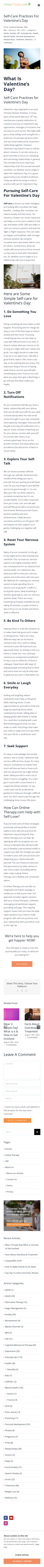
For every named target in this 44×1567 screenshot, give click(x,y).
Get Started (22, 964)
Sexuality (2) (12, 1369)
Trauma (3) (12, 1400)
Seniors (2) (10, 1455)
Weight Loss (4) (12, 1491)
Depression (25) (12, 1351)
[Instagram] (6, 1523)
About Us (9, 1167)
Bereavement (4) (12, 1320)
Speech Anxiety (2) (13, 1473)
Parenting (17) (11, 1418)
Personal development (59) (17, 1424)
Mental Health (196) (14, 1387)
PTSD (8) (9, 1442)
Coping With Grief (13, 1260)
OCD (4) (8, 1406)
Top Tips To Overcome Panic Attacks (21, 1273)
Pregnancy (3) (11, 1436)
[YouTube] (11, 1518)
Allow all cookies (22, 1561)
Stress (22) (10, 1479)
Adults (6, 33)
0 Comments (11, 1045)
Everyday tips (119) (13, 1357)
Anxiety (13, 33)
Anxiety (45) (10, 1314)
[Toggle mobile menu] (39, 5)
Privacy (10, 1191)
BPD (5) (8, 1332)
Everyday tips (26, 33)
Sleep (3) (9, 1461)
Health (35, 33)
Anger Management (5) (15, 1308)
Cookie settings (22, 1555)
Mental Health (9, 36)
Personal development (25, 36)
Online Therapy (12, 1155)
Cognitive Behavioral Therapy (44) (20, 1345)
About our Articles (15, 1173)
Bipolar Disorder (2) (14, 1326)
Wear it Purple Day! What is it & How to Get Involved (11, 1031)
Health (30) (10, 1363)
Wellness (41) (11, 1497)
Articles (8, 1149)
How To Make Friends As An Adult (20, 1266)
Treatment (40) (12, 1485)
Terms (9, 1185)
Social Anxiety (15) (13, 1467)
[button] (5, 1027)
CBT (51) (9, 1339)
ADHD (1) (9, 1290)
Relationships (9, 39)
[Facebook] (6, 1518)
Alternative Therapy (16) (16, 1302)
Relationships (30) (13, 1448)
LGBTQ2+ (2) (10, 1381)
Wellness (29, 39)
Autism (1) (11, 1393)
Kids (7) (8, 1375)
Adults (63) (10, 1296)
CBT (18, 33)
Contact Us (12, 1179)
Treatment (20, 39)
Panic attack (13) (12, 1412)
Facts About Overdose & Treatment (32, 1027)
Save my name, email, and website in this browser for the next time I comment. (22, 1110)
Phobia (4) (9, 1430)
